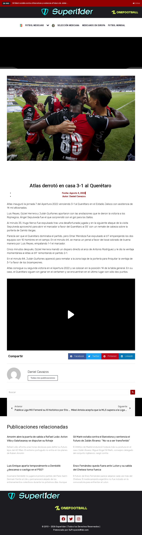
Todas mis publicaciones (43, 378)
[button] (77, 356)
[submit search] (132, 392)
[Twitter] (71, 518)
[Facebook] (63, 518)
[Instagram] (78, 518)
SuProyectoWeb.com (79, 530)
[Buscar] (68, 392)
